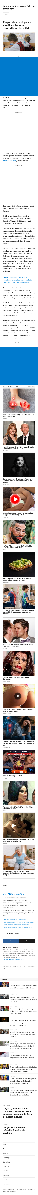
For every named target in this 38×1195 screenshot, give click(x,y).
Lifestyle (6, 1166)
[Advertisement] (19, 76)
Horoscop (6, 1184)
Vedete (5, 1153)
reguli (32, 966)
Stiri (25, 966)
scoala (5, 968)
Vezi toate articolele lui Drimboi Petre (13, 959)
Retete (5, 1171)
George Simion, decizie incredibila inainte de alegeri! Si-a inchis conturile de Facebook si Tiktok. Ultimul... (23, 1069)
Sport (5, 1149)
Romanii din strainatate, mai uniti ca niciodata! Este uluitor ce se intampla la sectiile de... (22, 1034)
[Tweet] (27, 941)
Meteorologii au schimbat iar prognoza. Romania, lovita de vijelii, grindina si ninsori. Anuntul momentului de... (22, 1046)
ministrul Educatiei (9, 161)
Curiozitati (6, 1162)
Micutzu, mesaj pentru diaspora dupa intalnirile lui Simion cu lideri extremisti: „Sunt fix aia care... (23, 1011)
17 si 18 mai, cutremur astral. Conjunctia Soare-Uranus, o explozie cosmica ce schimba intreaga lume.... (23, 1023)
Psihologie (6, 1158)
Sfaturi (5, 1179)
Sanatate (6, 1175)
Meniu (6, 14)
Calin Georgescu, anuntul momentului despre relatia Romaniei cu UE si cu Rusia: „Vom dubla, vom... (23, 999)
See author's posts (12, 933)
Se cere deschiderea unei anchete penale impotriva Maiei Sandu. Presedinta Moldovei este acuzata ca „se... (23, 1081)
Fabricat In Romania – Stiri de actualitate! (14, 1189)
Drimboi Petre (13, 893)
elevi (29, 966)
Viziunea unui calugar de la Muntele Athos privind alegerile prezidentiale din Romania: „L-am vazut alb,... (23, 1092)
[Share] (11, 941)
